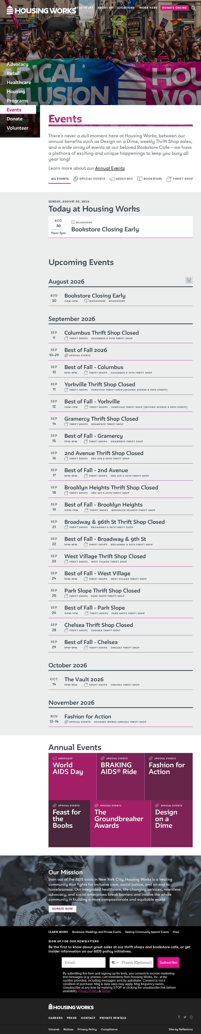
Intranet (53, 1029)
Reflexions (186, 1029)
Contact (88, 1018)
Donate (15, 119)
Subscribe (168, 962)
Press (176, 932)
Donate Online (174, 8)
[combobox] (115, 962)
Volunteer (17, 128)
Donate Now (62, 909)
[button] (194, 8)
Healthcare (19, 82)
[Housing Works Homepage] (17, 21)
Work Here (148, 8)
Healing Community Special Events (147, 932)
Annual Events (110, 168)
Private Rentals (113, 1018)
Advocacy (17, 64)
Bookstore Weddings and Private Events (96, 932)
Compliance (109, 1029)
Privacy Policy (88, 991)
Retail (13, 73)
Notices (68, 1029)
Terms (106, 991)
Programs (17, 100)
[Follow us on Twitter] (183, 1017)
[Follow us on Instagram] (189, 1017)
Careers (55, 1018)
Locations (126, 8)
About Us (105, 8)
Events (14, 110)
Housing (16, 91)
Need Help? (84, 8)
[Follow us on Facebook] (179, 1017)
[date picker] (189, 280)
